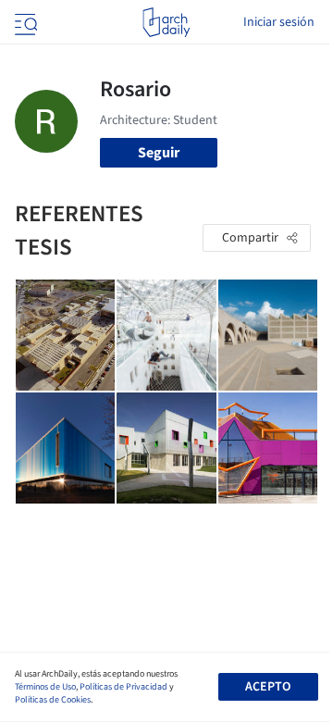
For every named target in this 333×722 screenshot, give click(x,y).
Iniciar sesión (278, 22)
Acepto (267, 687)
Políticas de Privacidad (123, 686)
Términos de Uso (45, 686)
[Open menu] (24, 22)
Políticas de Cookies (53, 699)
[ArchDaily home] (166, 22)
